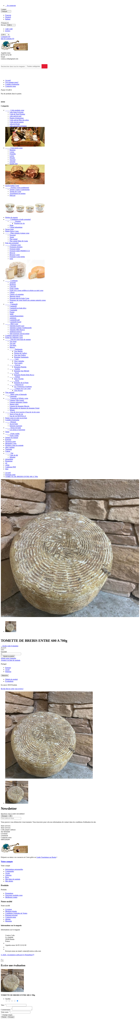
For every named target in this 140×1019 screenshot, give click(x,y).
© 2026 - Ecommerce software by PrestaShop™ (17, 955)
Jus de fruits (14, 424)
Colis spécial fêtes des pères (19, 120)
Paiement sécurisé (11, 915)
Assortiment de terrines (17, 193)
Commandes (9, 871)
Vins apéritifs (9, 392)
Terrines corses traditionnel (17, 188)
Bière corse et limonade (16, 394)
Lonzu (12, 156)
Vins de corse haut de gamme (18, 339)
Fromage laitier (15, 249)
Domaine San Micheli (21, 371)
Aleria (14, 381)
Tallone (15, 377)
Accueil (8, 80)
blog (6, 469)
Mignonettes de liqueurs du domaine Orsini (24, 408)
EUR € (7, 31)
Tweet (7, 670)
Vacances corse (10, 441)
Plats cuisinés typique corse (17, 233)
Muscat (12, 347)
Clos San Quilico (20, 355)
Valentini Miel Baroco (17, 330)
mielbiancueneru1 (16, 332)
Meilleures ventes (11, 897)
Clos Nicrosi (18, 390)
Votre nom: (5, 1012)
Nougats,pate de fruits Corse (19, 298)
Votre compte (7, 861)
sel (6, 463)
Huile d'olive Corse (12, 231)
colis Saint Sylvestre (17, 112)
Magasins (8, 921)
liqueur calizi (14, 404)
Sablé (11, 314)
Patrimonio (16, 349)
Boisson (10, 422)
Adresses (8, 875)
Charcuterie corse (14, 148)
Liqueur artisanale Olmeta (18, 402)
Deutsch (8, 17)
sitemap (7, 919)
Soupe (12, 237)
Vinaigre (15, 221)
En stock (4, 685)
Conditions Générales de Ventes (16, 913)
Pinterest (8, 672)
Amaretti (13, 283)
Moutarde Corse (10, 443)
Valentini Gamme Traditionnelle (21, 328)
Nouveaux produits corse (14, 895)
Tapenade (8, 449)
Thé (9, 453)
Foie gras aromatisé (12, 243)
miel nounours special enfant (19, 334)
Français (8, 15)
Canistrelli (11, 304)
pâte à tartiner (10, 447)
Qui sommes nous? (11, 82)
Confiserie (11, 281)
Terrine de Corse (15, 191)
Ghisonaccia (16, 385)
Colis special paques (17, 122)
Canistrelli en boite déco (18, 308)
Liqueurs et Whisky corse (16, 398)
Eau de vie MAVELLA (18, 416)
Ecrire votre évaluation (9, 646)
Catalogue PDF (10, 467)
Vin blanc (13, 345)
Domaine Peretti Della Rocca (24, 375)
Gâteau (12, 292)
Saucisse (13, 160)
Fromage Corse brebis (17, 257)
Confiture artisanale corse (14, 335)
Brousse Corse (15, 255)
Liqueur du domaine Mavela (19, 406)
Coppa (12, 152)
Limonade (13, 396)
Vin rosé (12, 343)
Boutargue (8, 461)
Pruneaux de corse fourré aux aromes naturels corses (28, 300)
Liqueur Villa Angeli (17, 400)
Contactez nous (10, 86)
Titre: (3, 1005)
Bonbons (13, 284)
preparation (9, 459)
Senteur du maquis (11, 437)
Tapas (7, 432)
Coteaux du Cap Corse (20, 388)
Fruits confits (14, 288)
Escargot (13, 235)
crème (7, 465)
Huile (11, 225)
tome (11, 259)
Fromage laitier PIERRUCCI (20, 251)
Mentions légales (11, 911)
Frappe (12, 312)
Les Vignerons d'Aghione (23, 386)
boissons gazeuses (16, 426)
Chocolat (13, 286)
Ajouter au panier (8, 656)
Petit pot (12, 195)
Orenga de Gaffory (20, 353)
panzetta (12, 162)
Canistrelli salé (15, 320)
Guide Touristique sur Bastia (46, 857)
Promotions (9, 893)
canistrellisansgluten (16, 316)
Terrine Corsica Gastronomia (20, 189)
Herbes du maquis (11, 217)
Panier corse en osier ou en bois (16, 418)
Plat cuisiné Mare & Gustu (19, 241)
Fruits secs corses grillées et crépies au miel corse (26, 290)
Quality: (8, 999)
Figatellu (13, 154)
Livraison (8, 909)
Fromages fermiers (16, 247)
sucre (11, 302)
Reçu (7, 877)
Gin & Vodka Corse (12, 186)
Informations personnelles (14, 869)
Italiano (7, 19)
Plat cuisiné (14, 239)
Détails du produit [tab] (11, 679)
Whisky (12, 410)
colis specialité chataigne (18, 126)
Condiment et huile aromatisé (18, 219)
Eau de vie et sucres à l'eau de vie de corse (22, 412)
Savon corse (9, 229)
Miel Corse (11, 324)
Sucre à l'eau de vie (16, 414)
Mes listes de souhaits (12, 879)
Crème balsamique (16, 227)
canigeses (13, 318)
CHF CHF (9, 29)
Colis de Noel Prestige (17, 114)
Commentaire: (6, 1010)
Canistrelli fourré (15, 322)
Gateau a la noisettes (17, 294)
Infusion (12, 457)
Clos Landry (18, 363)
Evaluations (9, 681)
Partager (8, 668)
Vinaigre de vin (19, 223)
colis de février (15, 124)
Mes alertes (9, 881)
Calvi (14, 359)
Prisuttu (12, 158)
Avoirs (7, 873)
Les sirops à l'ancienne (17, 430)
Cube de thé (14, 455)
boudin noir (14, 164)
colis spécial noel (15, 116)
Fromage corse (13, 245)
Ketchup (8, 439)
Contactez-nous (10, 917)
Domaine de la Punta (21, 383)
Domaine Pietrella (20, 367)
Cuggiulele (13, 310)
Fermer (4, 1017)
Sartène (15, 369)
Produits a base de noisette (14, 445)
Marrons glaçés (15, 296)
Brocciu (12, 253)
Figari (14, 373)
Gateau (7, 451)
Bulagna (12, 150)
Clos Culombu (19, 361)
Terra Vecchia (19, 379)
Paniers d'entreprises (17, 118)
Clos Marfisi (18, 351)
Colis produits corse (14, 110)
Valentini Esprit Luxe (17, 326)
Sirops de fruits (13, 428)
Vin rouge (13, 341)
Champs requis (6, 1015)
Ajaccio (15, 365)
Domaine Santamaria (21, 357)
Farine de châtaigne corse (14, 337)
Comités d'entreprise (12, 84)
